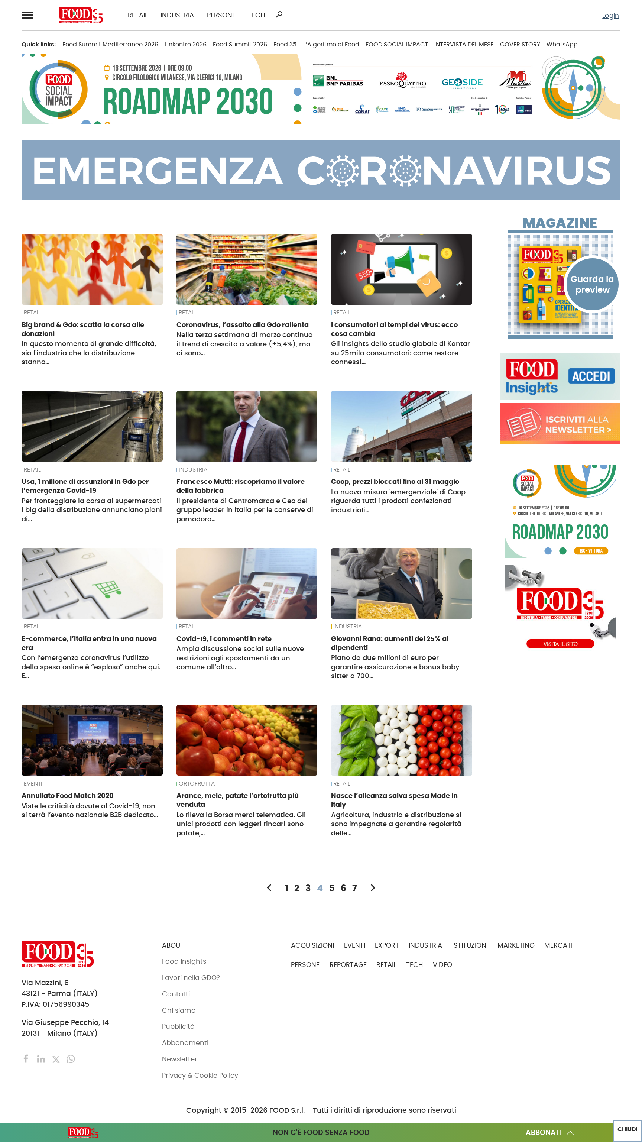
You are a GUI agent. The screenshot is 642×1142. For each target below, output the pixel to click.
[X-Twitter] (56, 1059)
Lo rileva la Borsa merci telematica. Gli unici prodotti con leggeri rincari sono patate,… (241, 824)
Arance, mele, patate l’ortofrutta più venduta (237, 800)
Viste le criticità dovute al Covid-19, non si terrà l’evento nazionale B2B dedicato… (90, 811)
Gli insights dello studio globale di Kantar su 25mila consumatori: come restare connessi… (400, 352)
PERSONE (221, 15)
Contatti (176, 994)
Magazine (560, 223)
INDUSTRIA (177, 15)
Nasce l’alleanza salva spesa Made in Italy (394, 800)
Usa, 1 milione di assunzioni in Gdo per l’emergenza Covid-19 (85, 486)
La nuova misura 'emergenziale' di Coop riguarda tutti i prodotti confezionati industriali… (398, 501)
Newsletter (179, 1059)
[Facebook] (27, 1059)
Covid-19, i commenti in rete (224, 638)
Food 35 (284, 44)
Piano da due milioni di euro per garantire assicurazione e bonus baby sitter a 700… (395, 666)
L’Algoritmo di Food (331, 44)
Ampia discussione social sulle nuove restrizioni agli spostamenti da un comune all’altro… (240, 658)
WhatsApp (562, 44)
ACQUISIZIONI (312, 945)
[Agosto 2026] (560, 284)
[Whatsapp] (70, 1059)
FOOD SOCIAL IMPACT (397, 44)
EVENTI (33, 784)
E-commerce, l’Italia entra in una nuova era (89, 643)
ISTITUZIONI (470, 945)
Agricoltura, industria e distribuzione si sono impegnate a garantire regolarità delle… (396, 824)
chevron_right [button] (373, 888)
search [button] (279, 14)
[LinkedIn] (42, 1059)
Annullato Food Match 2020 (68, 795)
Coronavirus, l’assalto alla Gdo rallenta (242, 324)
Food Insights (184, 961)
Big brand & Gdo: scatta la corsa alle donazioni (83, 329)
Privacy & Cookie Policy (200, 1075)
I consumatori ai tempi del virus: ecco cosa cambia (394, 329)
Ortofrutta (197, 784)
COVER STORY (520, 44)
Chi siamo (179, 1010)
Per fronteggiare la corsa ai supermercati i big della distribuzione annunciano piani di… (92, 510)
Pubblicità (178, 1026)
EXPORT (387, 945)
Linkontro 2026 (186, 44)
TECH (256, 15)
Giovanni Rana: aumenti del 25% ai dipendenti (389, 643)
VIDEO (442, 964)
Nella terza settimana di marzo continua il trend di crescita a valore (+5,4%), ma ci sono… (244, 344)
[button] (28, 15)
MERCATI (558, 945)
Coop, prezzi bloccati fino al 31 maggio (395, 481)
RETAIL (138, 15)
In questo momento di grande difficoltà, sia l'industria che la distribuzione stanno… (89, 352)
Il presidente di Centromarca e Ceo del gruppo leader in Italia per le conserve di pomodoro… (244, 510)
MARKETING (516, 945)
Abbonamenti (185, 1042)
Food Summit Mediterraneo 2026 (110, 44)
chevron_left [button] (269, 888)
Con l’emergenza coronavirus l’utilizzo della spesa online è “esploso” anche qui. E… (91, 666)
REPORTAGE (348, 964)
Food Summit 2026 (240, 44)
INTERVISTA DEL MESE (463, 44)
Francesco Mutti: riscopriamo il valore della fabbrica (240, 486)
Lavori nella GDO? (191, 977)
